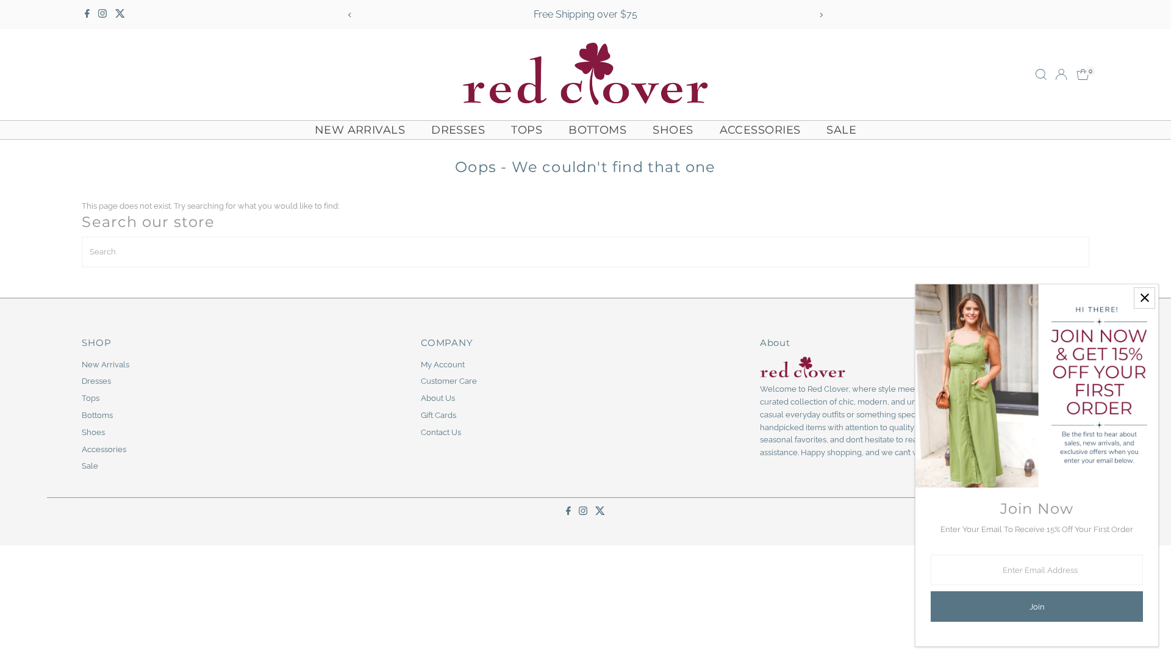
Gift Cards (438, 415)
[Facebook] (87, 14)
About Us (438, 398)
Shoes (673, 130)
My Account (443, 364)
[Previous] (349, 15)
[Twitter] (120, 14)
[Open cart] (1082, 74)
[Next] (821, 15)
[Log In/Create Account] (1061, 74)
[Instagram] (102, 14)
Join (1037, 606)
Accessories (760, 130)
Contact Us (441, 432)
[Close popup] (1144, 298)
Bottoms (597, 130)
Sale (841, 130)
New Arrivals (360, 130)
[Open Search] (1041, 74)
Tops (526, 130)
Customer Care (449, 381)
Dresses (458, 130)
